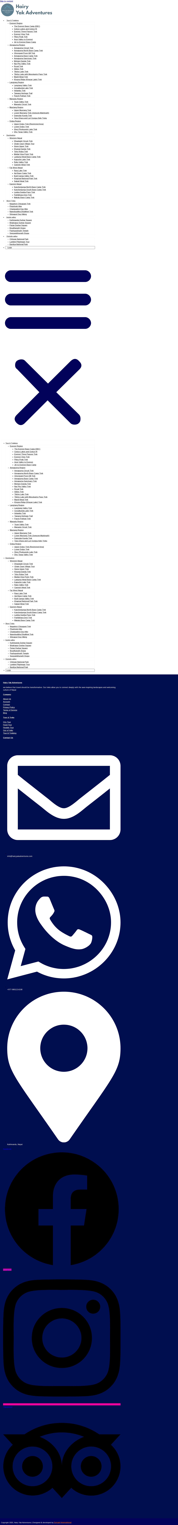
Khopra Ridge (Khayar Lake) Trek (28, 80)
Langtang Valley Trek (23, 85)
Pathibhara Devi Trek (23, 195)
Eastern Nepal (15, 184)
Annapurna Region (17, 45)
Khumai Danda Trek (22, 149)
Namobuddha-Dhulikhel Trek (21, 212)
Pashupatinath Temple (19, 231)
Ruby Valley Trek (21, 162)
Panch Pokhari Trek (22, 96)
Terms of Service (10, 710)
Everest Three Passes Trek (25, 32)
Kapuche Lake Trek (22, 159)
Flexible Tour (8, 728)
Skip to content (6, 1)
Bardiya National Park (19, 244)
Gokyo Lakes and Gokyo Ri (25, 29)
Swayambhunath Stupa (19, 233)
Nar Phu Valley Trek (22, 64)
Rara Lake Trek (20, 171)
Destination (10, 135)
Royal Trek (18, 66)
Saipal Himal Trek (21, 181)
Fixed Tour (7, 725)
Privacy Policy (9, 707)
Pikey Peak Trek (21, 37)
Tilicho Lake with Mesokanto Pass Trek (30, 74)
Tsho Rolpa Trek (21, 152)
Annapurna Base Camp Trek (25, 56)
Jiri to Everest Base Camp (25, 42)
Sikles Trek (18, 69)
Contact (6, 705)
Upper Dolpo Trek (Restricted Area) (29, 124)
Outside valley (11, 236)
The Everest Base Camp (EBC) (27, 26)
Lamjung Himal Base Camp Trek (27, 157)
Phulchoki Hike (16, 206)
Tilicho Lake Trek (21, 72)
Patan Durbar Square (18, 225)
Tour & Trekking (12, 20)
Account (6, 702)
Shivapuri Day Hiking (18, 214)
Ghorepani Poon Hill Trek (24, 53)
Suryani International (62, 1523)
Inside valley (11, 217)
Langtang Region (17, 82)
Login (10, 247)
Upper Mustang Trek (22, 110)
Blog (5, 713)
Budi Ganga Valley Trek (23, 176)
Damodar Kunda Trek (23, 116)
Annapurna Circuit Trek (23, 48)
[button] (48, 345)
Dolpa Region (15, 121)
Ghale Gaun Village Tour (24, 144)
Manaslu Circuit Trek (22, 104)
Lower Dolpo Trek (21, 127)
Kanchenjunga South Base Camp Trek (30, 190)
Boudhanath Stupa (17, 228)
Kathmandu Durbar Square (21, 220)
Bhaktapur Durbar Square (20, 223)
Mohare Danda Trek (22, 61)
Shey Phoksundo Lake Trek (25, 129)
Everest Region (16, 23)
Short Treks (10, 201)
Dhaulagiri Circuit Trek (23, 141)
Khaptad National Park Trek (25, 178)
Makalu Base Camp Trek (24, 198)
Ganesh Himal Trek (22, 165)
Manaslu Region (16, 99)
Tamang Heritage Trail (23, 93)
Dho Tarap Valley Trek (23, 132)
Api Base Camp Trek (22, 173)
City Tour (7, 722)
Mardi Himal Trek (21, 77)
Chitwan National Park (19, 239)
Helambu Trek (19, 91)
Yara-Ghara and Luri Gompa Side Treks (30, 118)
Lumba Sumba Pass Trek (24, 192)
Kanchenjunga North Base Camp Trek (30, 187)
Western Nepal (16, 138)
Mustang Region (16, 107)
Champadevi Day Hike (19, 209)
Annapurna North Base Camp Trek (28, 51)
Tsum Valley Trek (21, 102)
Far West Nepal (16, 168)
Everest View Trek (21, 34)
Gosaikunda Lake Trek (23, 88)
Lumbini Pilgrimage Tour (19, 242)
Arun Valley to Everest (23, 39)
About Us (7, 699)
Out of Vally (8, 730)
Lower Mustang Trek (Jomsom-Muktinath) (31, 113)
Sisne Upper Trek (21, 146)
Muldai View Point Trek (23, 154)
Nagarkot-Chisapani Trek (20, 204)
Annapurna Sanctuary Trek (25, 58)
